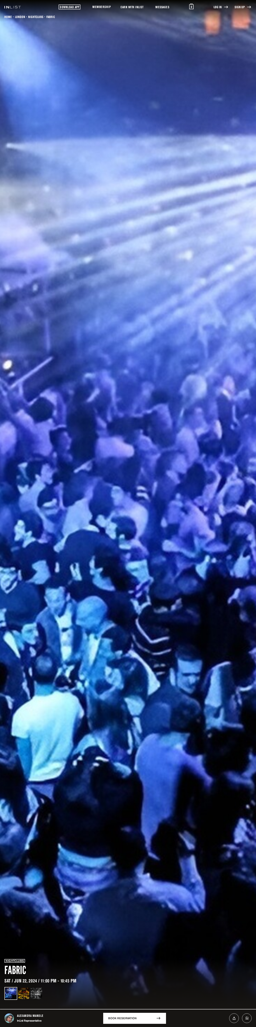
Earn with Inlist (132, 7)
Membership (101, 7)
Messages (162, 7)
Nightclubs (35, 16)
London (20, 16)
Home (8, 16)
